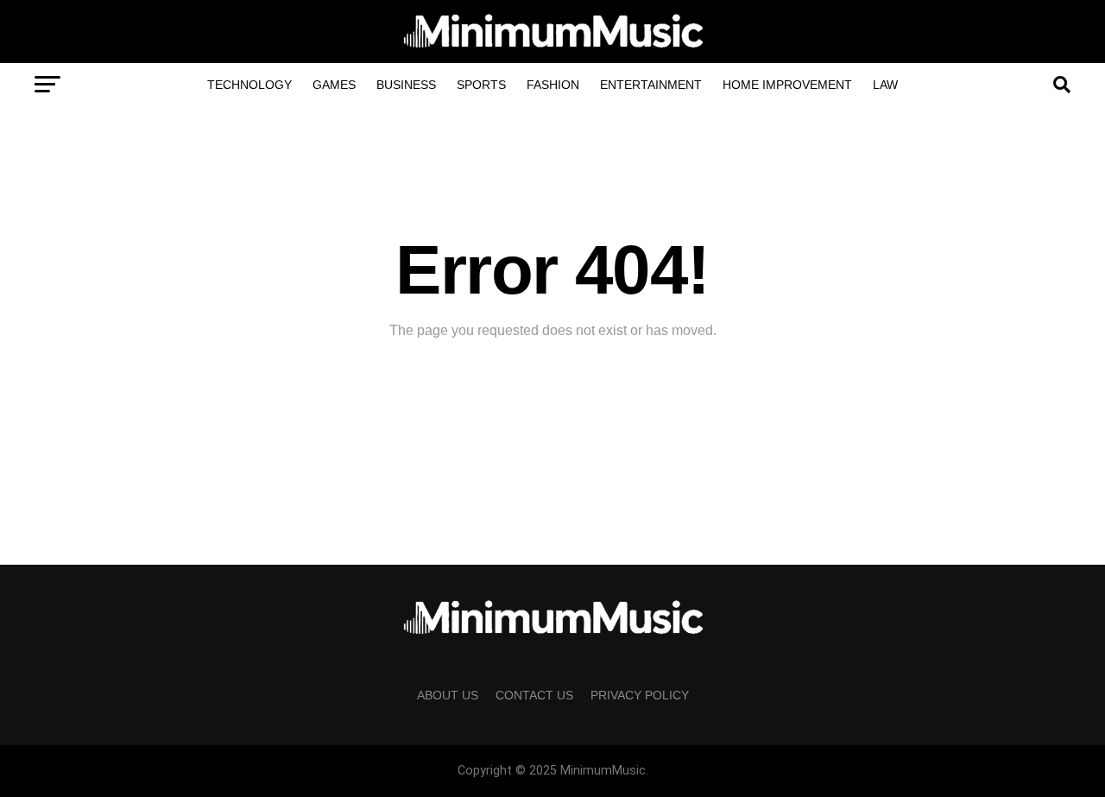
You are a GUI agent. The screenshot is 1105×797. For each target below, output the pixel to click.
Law (885, 85)
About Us (447, 695)
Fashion (553, 85)
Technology (249, 85)
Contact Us (534, 695)
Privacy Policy (639, 695)
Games (334, 85)
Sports (481, 85)
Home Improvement (787, 85)
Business (406, 85)
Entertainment (651, 85)
